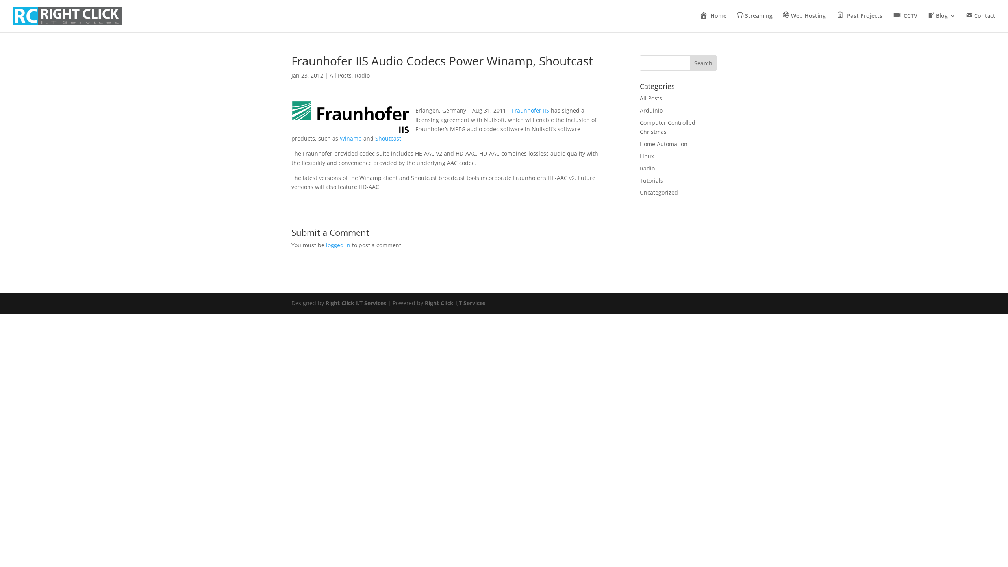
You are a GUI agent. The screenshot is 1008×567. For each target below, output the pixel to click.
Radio (362, 75)
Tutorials (651, 180)
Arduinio (651, 110)
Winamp (351, 138)
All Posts (341, 75)
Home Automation (663, 144)
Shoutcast (388, 138)
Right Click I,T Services (455, 303)
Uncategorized (659, 192)
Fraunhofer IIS (530, 110)
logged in (338, 245)
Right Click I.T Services (356, 303)
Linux (647, 156)
